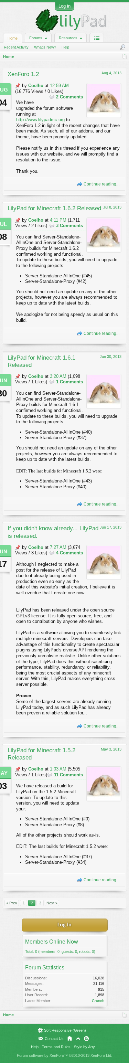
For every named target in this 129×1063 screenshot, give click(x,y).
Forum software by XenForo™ (64, 1055)
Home (13, 38)
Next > (51, 903)
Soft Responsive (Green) (65, 1030)
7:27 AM (58, 547)
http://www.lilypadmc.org (40, 119)
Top (78, 1038)
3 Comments (69, 225)
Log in (64, 6)
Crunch (98, 1001)
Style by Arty (84, 1047)
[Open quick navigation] (124, 56)
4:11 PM (58, 220)
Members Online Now (51, 942)
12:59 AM (59, 85)
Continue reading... (101, 184)
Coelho (35, 85)
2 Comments (69, 96)
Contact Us (54, 1039)
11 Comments (68, 774)
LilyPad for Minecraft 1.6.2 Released (54, 208)
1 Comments (69, 381)
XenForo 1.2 (23, 74)
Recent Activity (16, 47)
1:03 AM (58, 769)
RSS (86, 1038)
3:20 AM (58, 376)
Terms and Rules (56, 1047)
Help (65, 47)
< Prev (11, 903)
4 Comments (69, 552)
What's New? (45, 47)
